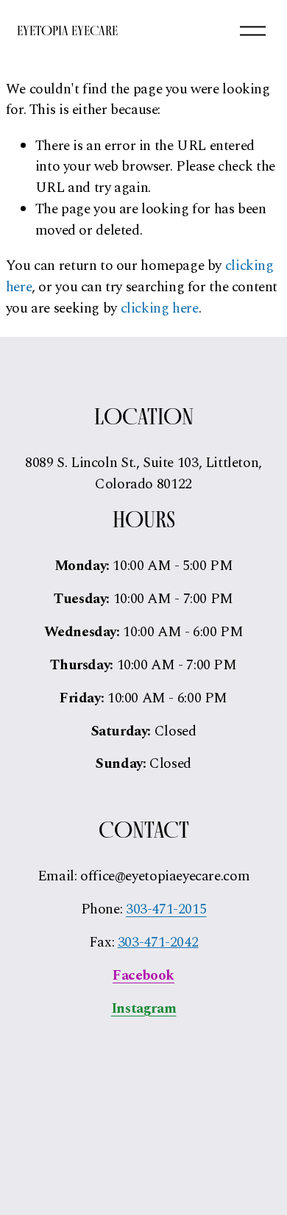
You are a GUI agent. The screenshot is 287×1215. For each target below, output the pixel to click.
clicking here (160, 308)
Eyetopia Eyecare (67, 30)
